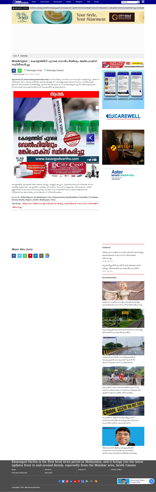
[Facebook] (59, 481)
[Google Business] (82, 481)
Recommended (109, 277)
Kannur (68, 2)
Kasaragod (58, 2)
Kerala (96, 2)
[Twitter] (63, 481)
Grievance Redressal (19, 473)
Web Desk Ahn (19, 74)
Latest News (44, 2)
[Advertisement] (75, 39)
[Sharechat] (95, 481)
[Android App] (86, 481)
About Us (48, 470)
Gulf (88, 2)
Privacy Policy (116, 470)
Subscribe (48, 473)
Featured (106, 247)
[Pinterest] (79, 481)
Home (34, 2)
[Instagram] (67, 481)
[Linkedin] (71, 481)
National (24, 56)
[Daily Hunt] (91, 481)
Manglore (79, 2)
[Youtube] (75, 481)
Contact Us (82, 470)
